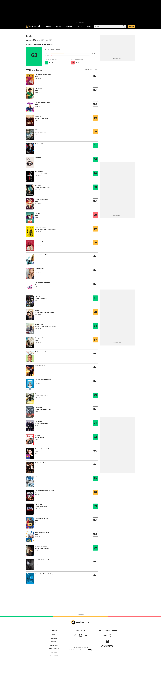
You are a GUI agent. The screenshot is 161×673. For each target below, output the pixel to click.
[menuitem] (48, 26)
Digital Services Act (53, 649)
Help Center (53, 638)
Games (48, 26)
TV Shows (69, 26)
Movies (58, 26)
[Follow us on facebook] (74, 636)
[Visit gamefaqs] (107, 647)
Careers (53, 641)
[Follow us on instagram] (80, 636)
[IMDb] (89, 650)
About (54, 634)
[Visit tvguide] (107, 642)
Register (131, 26)
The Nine (52, 63)
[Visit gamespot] (107, 636)
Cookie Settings (53, 656)
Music (80, 26)
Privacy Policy (54, 645)
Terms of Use (53, 652)
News (89, 26)
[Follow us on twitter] (86, 636)
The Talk (78, 63)
